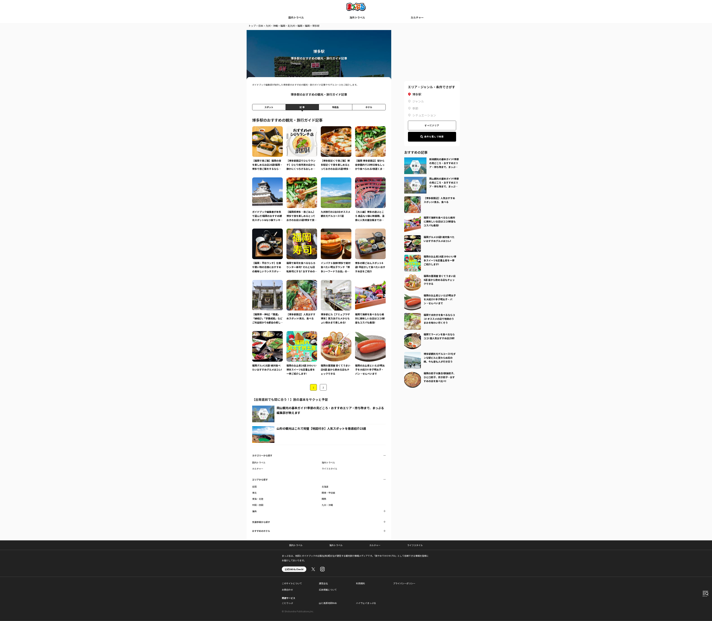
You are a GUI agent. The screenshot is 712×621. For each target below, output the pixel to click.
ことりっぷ (287, 603)
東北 (254, 492)
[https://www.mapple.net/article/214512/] (412, 237)
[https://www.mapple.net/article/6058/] (412, 335)
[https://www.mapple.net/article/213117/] (412, 296)
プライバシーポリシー (404, 583)
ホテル (368, 107)
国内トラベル (296, 17)
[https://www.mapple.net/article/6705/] (412, 198)
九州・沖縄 (272, 25)
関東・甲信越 (328, 492)
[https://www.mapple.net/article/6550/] (412, 218)
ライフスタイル (329, 468)
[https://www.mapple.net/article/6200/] (412, 315)
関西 (324, 498)
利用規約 (360, 583)
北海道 (325, 486)
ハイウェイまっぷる (366, 603)
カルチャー (417, 17)
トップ (252, 25)
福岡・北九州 (287, 25)
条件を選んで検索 (434, 136)
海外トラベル (357, 17)
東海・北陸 (257, 498)
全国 (254, 486)
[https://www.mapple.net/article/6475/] (412, 373)
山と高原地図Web (328, 603)
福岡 (299, 25)
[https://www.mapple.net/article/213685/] (412, 257)
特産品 (335, 107)
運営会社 (323, 583)
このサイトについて (292, 583)
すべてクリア (432, 125)
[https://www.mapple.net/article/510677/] (412, 354)
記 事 (302, 107)
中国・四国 (257, 504)
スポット (268, 107)
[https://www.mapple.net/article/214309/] (412, 276)
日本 (260, 25)
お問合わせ (287, 589)
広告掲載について (328, 589)
